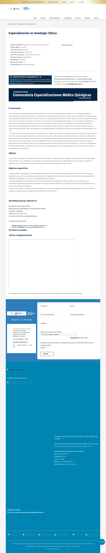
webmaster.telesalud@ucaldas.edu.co (32, 512)
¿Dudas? (101, 542)
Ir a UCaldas (81, 2)
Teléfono (43, 323)
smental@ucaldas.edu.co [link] (30, 216)
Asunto (72, 306)
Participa (64, 2)
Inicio (35, 18)
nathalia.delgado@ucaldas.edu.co (37, 225)
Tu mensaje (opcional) (77, 314)
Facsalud (87, 18)
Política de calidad (50, 548)
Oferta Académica (54, 18)
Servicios (78, 18)
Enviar (46, 354)
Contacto (96, 18)
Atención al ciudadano (53, 2)
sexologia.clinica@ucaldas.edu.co (34, 227)
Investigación (68, 18)
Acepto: (43, 348)
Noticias (72, 2)
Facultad (42, 18)
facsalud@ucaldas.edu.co (20, 342)
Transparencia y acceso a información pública (33, 2)
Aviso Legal (57, 548)
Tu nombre (44, 306)
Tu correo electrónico (47, 314)
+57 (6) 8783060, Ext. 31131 (20, 339)
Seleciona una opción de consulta (51, 332)
